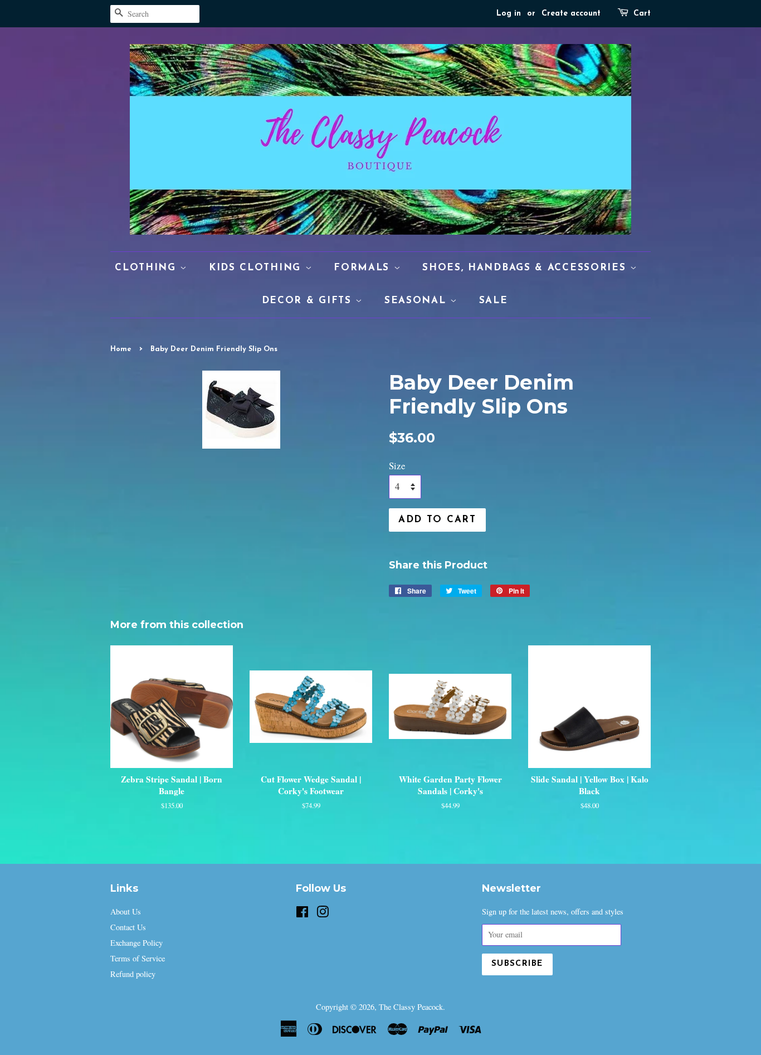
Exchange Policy (136, 942)
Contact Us (128, 927)
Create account (571, 13)
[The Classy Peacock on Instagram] (322, 913)
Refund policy (132, 974)
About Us (125, 911)
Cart (642, 13)
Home (120, 349)
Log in (508, 13)
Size (397, 465)
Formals (364, 268)
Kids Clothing (257, 268)
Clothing (147, 268)
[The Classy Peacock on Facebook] (302, 913)
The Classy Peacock (411, 1006)
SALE (493, 300)
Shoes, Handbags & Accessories (526, 268)
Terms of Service (137, 958)
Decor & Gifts (309, 300)
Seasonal (417, 300)
